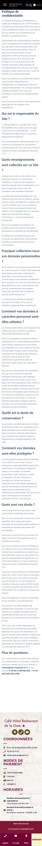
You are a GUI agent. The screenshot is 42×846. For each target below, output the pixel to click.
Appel (5, 843)
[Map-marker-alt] (15, 732)
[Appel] (5, 836)
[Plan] (26, 836)
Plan (26, 843)
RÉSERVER (36, 840)
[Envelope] (27, 732)
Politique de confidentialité (21, 829)
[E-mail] (16, 836)
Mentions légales (21, 824)
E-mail (15, 843)
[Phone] (21, 732)
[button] (5, 4)
